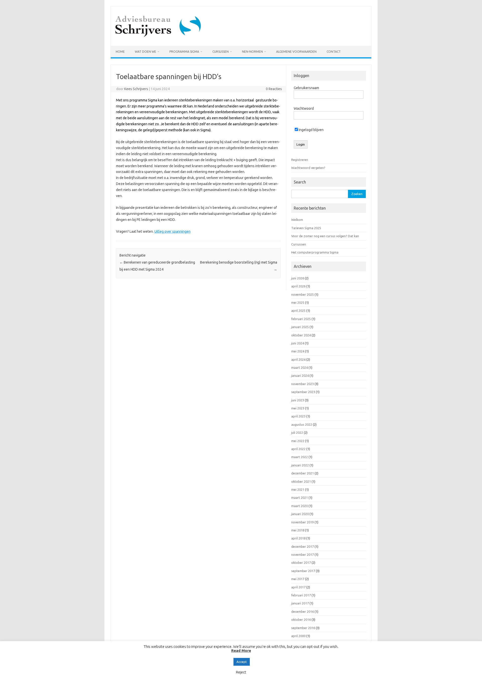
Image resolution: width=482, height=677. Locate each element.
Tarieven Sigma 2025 (306, 228)
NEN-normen (252, 51)
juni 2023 (297, 400)
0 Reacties (274, 89)
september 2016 (303, 628)
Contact (334, 51)
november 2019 (302, 522)
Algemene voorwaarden (296, 51)
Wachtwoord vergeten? (308, 167)
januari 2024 (300, 375)
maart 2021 (299, 497)
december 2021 (302, 473)
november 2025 (302, 294)
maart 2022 (299, 457)
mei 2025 (297, 302)
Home (120, 51)
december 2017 (302, 546)
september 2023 (303, 392)
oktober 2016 (301, 619)
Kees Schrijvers (136, 89)
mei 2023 (297, 408)
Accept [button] (241, 661)
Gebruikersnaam (306, 88)
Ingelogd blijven (311, 130)
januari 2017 (300, 603)
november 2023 (302, 384)
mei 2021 (297, 489)
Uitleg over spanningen (172, 231)
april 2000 (298, 636)
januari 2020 (300, 514)
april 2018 (298, 538)
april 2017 (298, 587)
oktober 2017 (301, 562)
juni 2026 (297, 278)
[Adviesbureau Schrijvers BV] (159, 37)
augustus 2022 (301, 424)
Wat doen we (145, 51)
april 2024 (298, 359)
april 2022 (298, 449)
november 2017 (302, 554)
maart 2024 (299, 367)
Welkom (297, 219)
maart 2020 (299, 506)
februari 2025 (301, 319)
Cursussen (220, 51)
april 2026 (298, 286)
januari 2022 (300, 465)
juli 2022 (297, 432)
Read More (241, 650)
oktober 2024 (301, 335)
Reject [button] (241, 672)
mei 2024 (297, 351)
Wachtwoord (304, 108)
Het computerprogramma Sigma (314, 252)
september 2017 (303, 571)
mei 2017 (297, 579)
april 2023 (298, 416)
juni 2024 (297, 343)
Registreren (299, 159)
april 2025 (298, 310)
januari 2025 (300, 327)
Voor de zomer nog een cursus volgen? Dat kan (325, 236)
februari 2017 (301, 595)
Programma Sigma (184, 51)
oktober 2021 (301, 481)
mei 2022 (297, 441)
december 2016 (302, 611)
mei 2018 (297, 530)
